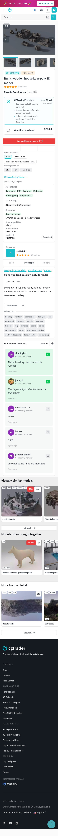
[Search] (53, 17)
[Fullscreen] (6, 26)
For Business (9, 691)
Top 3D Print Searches (13, 750)
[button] (47, 17)
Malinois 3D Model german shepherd (17, 572)
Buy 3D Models (9, 686)
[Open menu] (3, 10)
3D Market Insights (11, 734)
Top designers (9, 761)
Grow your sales (10, 729)
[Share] (46, 148)
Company (7, 664)
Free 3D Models (10, 707)
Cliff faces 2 (49, 624)
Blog (5, 670)
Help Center (8, 680)
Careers (6, 675)
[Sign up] (54, 10)
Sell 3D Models (10, 724)
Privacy (27, 812)
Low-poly (10, 191)
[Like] (11, 148)
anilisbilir (21, 251)
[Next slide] (52, 40)
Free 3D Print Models (12, 713)
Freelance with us (11, 740)
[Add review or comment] (52, 343)
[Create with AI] (34, 10)
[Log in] (47, 10)
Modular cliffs (8, 624)
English (39, 812)
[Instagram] (17, 823)
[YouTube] (10, 823)
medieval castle (8, 519)
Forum (6, 771)
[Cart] (41, 10)
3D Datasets (8, 697)
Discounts (7, 718)
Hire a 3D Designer (11, 702)
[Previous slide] (6, 40)
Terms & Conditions (12, 812)
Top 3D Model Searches (14, 745)
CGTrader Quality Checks (14, 177)
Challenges (8, 766)
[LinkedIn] (4, 823)
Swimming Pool (51, 572)
